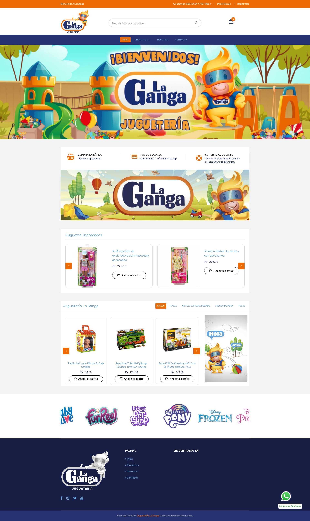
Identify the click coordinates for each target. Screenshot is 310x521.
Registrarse (243, 4)
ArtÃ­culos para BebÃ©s (196, 306)
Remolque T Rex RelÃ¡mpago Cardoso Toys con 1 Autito (131, 365)
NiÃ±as (173, 306)
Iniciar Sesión (224, 4)
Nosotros (163, 39)
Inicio (125, 39)
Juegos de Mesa (224, 306)
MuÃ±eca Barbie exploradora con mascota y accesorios (130, 256)
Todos (241, 306)
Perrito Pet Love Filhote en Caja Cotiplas (86, 365)
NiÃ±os (161, 306)
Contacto (181, 39)
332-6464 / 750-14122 (198, 4)
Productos (141, 39)
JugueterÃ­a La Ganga (148, 515)
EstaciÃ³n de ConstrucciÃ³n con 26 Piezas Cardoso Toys (177, 365)
